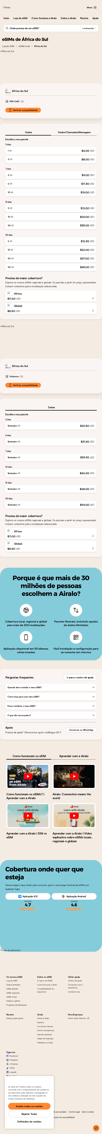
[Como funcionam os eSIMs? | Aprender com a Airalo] (27, 776)
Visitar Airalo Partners (77, 1018)
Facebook (14, 1056)
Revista (84, 18)
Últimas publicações (14, 1018)
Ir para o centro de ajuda (80, 677)
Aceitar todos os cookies (29, 1106)
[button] (95, 7)
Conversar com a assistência (75, 986)
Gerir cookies (88, 1111)
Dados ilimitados (13, 985)
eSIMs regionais (13, 993)
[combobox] (51, 28)
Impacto (40, 1022)
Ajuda (95, 18)
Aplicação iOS (30, 896)
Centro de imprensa (45, 1030)
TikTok (12, 1068)
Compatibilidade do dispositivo (45, 990)
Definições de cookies (29, 1121)
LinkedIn (13, 1072)
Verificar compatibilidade (25, 110)
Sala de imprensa (44, 1034)
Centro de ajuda (75, 980)
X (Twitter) (14, 1064)
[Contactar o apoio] (96, 1128)
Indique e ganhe (13, 1001)
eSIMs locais (24, 46)
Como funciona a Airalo (44, 18)
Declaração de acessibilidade (61, 1117)
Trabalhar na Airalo (45, 1042)
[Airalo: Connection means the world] (74, 776)
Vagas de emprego (45, 1038)
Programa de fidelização (16, 1005)
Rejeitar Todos (29, 1113)
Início (6, 18)
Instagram (14, 1060)
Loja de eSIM (20, 18)
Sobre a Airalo (68, 18)
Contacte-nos (74, 992)
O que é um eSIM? (44, 980)
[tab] (28, 132)
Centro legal (74, 1111)
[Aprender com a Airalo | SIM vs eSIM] (27, 815)
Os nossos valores (45, 1026)
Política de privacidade (56, 1111)
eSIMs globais (12, 989)
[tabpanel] (51, 203)
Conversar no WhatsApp (81, 730)
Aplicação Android (76, 896)
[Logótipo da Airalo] (11, 7)
